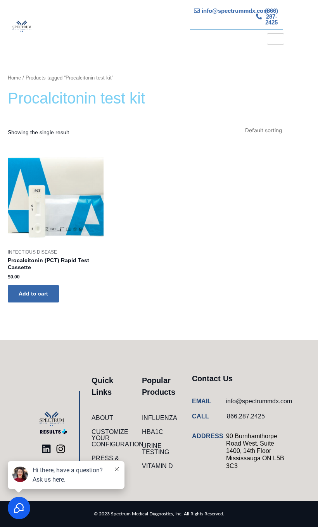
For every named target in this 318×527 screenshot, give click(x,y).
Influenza (159, 418)
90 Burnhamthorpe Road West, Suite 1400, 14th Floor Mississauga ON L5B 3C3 (255, 451)
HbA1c (152, 432)
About (102, 418)
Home (14, 78)
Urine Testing (155, 448)
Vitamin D (157, 466)
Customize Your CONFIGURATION (113, 438)
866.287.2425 (246, 416)
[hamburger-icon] (275, 39)
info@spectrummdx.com (259, 401)
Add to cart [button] (33, 294)
